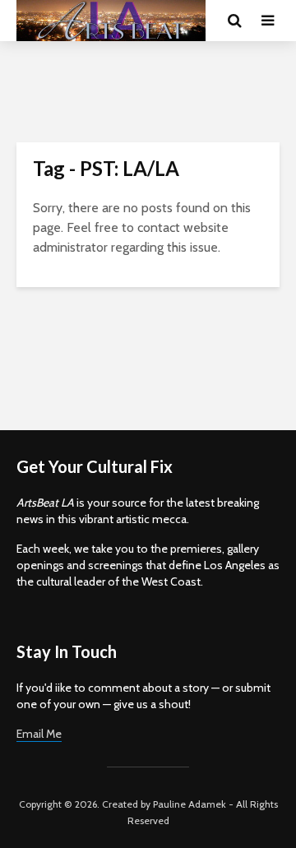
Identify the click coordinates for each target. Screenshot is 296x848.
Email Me (39, 733)
